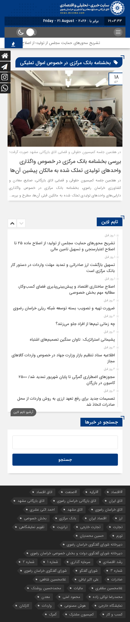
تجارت (117, 527)
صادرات (116, 579)
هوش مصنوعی (75, 605)
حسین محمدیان (92, 536)
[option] (64, 244)
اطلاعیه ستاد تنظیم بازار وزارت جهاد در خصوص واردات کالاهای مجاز (63, 358)
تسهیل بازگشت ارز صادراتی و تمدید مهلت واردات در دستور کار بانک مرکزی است (63, 268)
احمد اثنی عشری (42, 509)
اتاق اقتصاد (44, 492)
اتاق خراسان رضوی (108, 509)
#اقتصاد (116, 492)
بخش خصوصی (35, 518)
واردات (47, 605)
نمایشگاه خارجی (110, 605)
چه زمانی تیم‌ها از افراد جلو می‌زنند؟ (85, 324)
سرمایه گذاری (80, 562)
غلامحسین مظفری (109, 588)
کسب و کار (114, 614)
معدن (45, 597)
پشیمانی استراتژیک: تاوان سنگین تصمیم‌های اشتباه (72, 339)
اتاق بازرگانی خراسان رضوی (76, 501)
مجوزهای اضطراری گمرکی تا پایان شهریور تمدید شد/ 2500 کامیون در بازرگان (67, 380)
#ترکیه (93, 492)
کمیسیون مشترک (81, 614)
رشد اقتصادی (112, 562)
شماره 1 (52, 562)
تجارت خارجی (90, 527)
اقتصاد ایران (97, 518)
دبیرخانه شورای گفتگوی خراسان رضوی (94, 544)
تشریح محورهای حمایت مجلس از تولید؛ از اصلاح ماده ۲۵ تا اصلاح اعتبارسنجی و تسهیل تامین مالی (64, 246)
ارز (120, 518)
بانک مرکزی (67, 518)
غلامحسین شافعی (53, 579)
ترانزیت (62, 527)
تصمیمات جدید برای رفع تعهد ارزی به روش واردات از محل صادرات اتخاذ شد (66, 401)
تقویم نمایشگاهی (31, 527)
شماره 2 (28, 562)
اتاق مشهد (75, 509)
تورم (119, 536)
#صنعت (71, 492)
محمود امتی (71, 597)
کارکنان (24, 605)
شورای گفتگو (89, 571)
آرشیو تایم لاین (23, 412)
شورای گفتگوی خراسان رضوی (45, 571)
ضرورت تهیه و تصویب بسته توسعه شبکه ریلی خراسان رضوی (64, 308)
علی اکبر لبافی (89, 579)
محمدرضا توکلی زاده (107, 597)
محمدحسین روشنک (46, 588)
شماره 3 (116, 571)
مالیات (78, 588)
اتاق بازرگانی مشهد (31, 501)
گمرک (53, 614)
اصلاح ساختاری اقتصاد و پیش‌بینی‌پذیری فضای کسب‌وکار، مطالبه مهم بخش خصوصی (66, 289)
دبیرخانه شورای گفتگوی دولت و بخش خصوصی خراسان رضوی (76, 553)
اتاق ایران (115, 501)
